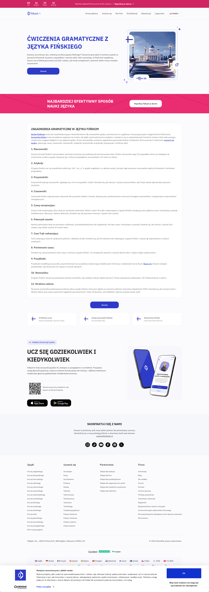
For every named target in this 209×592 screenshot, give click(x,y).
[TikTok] (94, 444)
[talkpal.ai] (34, 14)
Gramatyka (67, 471)
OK (184, 573)
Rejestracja (146, 13)
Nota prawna (143, 518)
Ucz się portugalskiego (35, 526)
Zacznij (43, 71)
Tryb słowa (67, 502)
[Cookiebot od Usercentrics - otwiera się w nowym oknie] (20, 587)
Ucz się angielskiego (35, 471)
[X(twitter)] (121, 444)
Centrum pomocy (144, 491)
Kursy (65, 475)
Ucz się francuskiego (35, 479)
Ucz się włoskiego (34, 483)
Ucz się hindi (32, 514)
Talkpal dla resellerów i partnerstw (113, 487)
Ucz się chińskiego (34, 510)
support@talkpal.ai (104, 436)
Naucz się (147, 264)
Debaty (66, 487)
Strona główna (91, 13)
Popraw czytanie (69, 522)
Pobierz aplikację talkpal (43, 342)
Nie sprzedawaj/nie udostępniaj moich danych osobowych (160, 514)
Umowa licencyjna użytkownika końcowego (154, 510)
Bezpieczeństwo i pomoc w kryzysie (151, 506)
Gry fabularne (68, 479)
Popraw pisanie (69, 526)
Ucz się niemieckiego (35, 487)
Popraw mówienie (70, 518)
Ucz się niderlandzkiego (36, 495)
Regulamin (142, 502)
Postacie (66, 483)
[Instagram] (87, 444)
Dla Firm (119, 13)
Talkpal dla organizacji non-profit (112, 483)
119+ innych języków (35, 530)
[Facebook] (107, 444)
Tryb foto (66, 491)
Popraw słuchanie (70, 514)
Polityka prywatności (146, 495)
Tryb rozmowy (68, 495)
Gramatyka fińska (38, 137)
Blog (140, 475)
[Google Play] (61, 403)
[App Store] (37, 403)
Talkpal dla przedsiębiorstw (110, 479)
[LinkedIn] (114, 444)
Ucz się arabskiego (34, 506)
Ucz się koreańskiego (35, 522)
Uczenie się (107, 13)
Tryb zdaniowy (68, 499)
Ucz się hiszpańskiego (35, 475)
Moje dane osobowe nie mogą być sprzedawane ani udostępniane (183, 584)
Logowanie (159, 13)
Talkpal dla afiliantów (108, 491)
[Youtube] (101, 444)
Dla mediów (142, 479)
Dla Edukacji (132, 13)
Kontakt (141, 487)
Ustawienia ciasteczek (146, 499)
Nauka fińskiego (38, 134)
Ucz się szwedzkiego (35, 499)
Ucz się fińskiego (33, 502)
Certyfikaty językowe (71, 510)
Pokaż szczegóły (44, 587)
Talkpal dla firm (106, 475)
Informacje (142, 471)
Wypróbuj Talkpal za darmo (145, 103)
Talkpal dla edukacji (107, 471)
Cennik (140, 483)
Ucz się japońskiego (34, 518)
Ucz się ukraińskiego (35, 491)
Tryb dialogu (68, 506)
